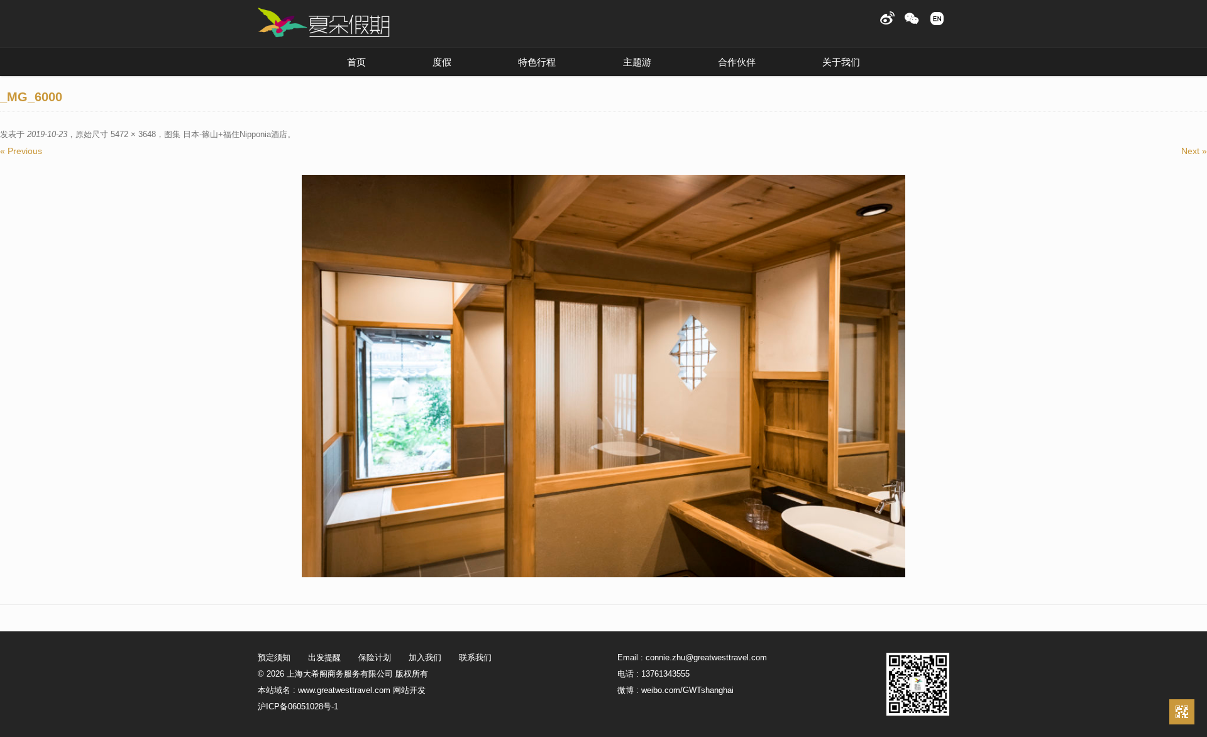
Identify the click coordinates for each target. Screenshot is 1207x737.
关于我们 (841, 62)
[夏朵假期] (324, 23)
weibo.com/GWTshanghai (687, 690)
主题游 (637, 62)
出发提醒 (324, 657)
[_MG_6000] (603, 376)
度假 (442, 62)
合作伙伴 (737, 62)
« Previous (21, 151)
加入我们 (425, 657)
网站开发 (409, 690)
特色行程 (537, 62)
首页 (356, 62)
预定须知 (274, 657)
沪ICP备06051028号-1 (298, 706)
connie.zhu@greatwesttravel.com (706, 657)
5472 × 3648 (133, 134)
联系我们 (475, 657)
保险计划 (374, 657)
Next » (1194, 151)
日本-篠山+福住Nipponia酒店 (235, 134)
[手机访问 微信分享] (1181, 711)
